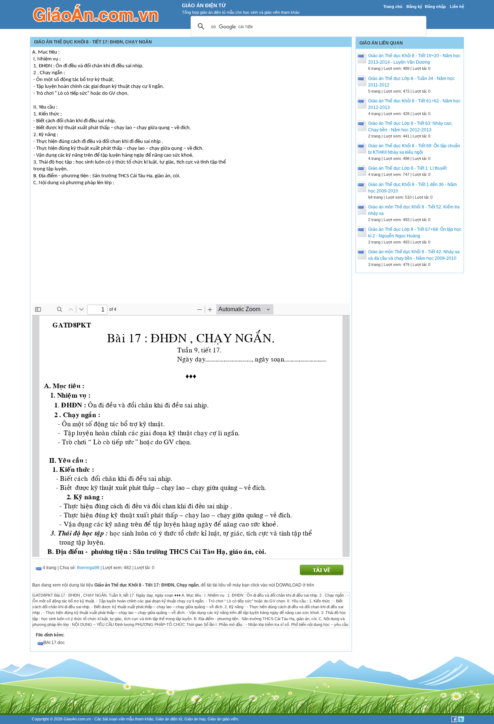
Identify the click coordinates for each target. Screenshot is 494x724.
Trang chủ (393, 6)
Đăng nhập (435, 6)
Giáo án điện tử (169, 719)
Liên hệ (457, 6)
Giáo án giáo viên (223, 719)
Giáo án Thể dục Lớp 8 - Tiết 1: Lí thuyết (407, 168)
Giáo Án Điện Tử (204, 5)
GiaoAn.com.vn (77, 719)
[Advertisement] (191, 249)
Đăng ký (414, 6)
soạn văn (117, 719)
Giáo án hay (194, 719)
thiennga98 (88, 567)
